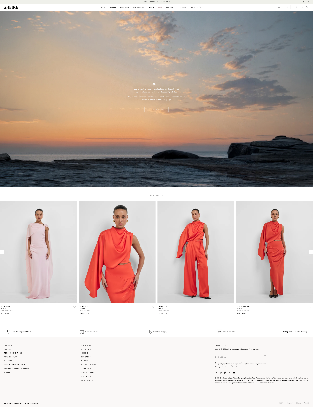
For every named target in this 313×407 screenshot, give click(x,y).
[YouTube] (234, 372)
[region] (156, 2)
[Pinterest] (229, 372)
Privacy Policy (219, 367)
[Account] (296, 7)
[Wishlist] (301, 7)
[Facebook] (216, 372)
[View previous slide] (2, 252)
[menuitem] (171, 7)
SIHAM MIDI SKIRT (243, 306)
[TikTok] (225, 372)
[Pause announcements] (303, 2)
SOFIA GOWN (5, 306)
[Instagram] (220, 372)
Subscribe (265, 357)
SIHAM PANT (163, 306)
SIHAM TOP (84, 306)
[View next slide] (311, 252)
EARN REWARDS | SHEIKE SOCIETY (156, 2)
